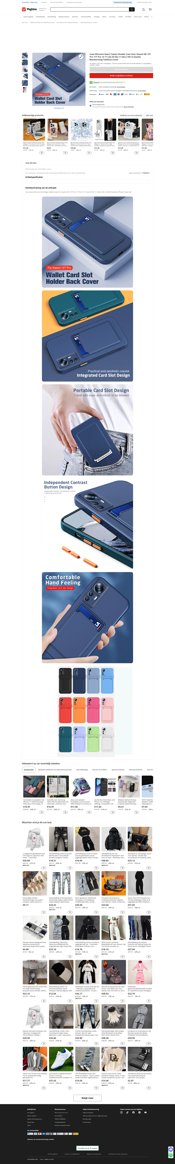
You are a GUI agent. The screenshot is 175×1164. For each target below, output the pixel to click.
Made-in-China (49, 1159)
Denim (104, 17)
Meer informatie (129, 107)
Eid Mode (128, 17)
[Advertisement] (87, 37)
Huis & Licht (138, 17)
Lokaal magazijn (28, 17)
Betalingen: (93, 94)
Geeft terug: (93, 91)
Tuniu (41, 1159)
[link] (25, 22)
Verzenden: (93, 87)
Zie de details (121, 87)
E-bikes (120, 17)
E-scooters (112, 17)
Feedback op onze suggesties (131, 115)
